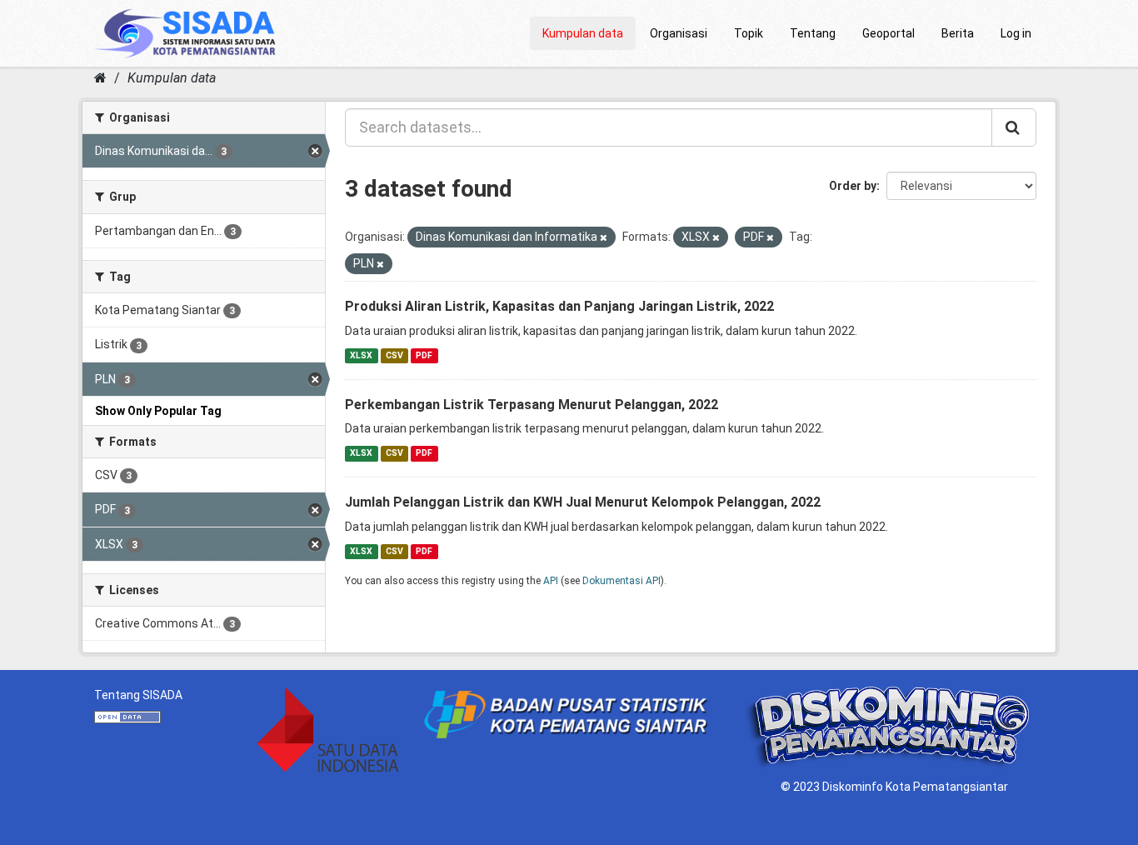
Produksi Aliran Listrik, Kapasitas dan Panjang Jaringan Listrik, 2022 (559, 306)
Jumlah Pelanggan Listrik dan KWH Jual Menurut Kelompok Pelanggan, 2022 (583, 502)
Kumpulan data (582, 33)
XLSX (361, 355)
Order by (852, 185)
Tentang (813, 33)
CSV (394, 355)
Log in (1016, 33)
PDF (424, 355)
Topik (748, 33)
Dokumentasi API (621, 581)
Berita (957, 33)
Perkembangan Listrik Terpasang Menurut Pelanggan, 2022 (531, 404)
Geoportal (888, 33)
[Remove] (603, 237)
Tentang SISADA (138, 695)
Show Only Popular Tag (158, 411)
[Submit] (1013, 127)
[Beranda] (100, 78)
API (550, 581)
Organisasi (678, 33)
